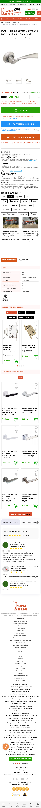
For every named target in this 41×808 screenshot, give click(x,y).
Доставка (12, 4)
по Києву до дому (8, 157)
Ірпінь (29, 197)
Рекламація (20, 643)
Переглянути (8, 355)
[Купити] (16, 361)
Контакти (4, 4)
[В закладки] (38, 129)
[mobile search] (39, 12)
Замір (20, 626)
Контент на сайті (20, 678)
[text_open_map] (29, 532)
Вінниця (14, 205)
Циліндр (12, 317)
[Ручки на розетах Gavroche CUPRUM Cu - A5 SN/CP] (20, 58)
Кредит (20, 666)
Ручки (31, 613)
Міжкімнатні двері (9, 613)
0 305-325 (31, 9)
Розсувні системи (26, 317)
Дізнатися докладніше (9, 118)
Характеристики (9, 260)
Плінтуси (18, 615)
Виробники (27, 615)
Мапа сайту (20, 633)
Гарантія (20, 630)
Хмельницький (26, 205)
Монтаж (31, 4)
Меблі (36, 19)
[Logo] (7, 11)
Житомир (16, 210)
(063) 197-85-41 (14, 239)
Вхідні (20, 19)
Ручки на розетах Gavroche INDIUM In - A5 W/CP (29, 411)
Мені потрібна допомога (20, 137)
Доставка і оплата (20, 621)
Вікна (28, 19)
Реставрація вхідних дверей (20, 640)
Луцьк (33, 214)
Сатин (23, 272)
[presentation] (3, 338)
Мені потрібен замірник (20, 124)
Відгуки (20, 659)
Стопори (30, 313)
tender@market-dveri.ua (29, 188)
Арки (37, 613)
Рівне (26, 210)
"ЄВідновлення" (16, 171)
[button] (17, 366)
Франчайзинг (20, 671)
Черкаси (6, 210)
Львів (5, 205)
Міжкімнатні (9, 19)
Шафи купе (8, 615)
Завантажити (20, 514)
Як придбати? (22, 4)
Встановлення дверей (20, 623)
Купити (23, 110)
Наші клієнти (20, 668)
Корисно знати (20, 663)
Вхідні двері (23, 613)
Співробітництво (20, 635)
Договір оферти (20, 647)
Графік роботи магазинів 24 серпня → (20, 1)
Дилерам (20, 618)
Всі (4, 197)
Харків (24, 201)
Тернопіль (23, 214)
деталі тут (32, 161)
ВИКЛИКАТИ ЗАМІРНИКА (20, 759)
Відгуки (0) (23, 260)
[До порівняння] (34, 129)
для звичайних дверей (28, 283)
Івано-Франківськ (9, 214)
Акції (38, 4)
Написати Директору (20, 675)
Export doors (20, 680)
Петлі (21, 313)
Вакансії (20, 673)
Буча (4, 201)
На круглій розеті (26, 280)
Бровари (19, 197)
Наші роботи (20, 654)
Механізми (11, 313)
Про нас (20, 651)
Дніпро (33, 201)
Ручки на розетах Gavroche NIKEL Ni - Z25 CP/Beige (29, 454)
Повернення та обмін (20, 645)
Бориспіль (14, 201)
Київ (10, 197)
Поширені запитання (20, 638)
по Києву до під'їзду (9, 156)
